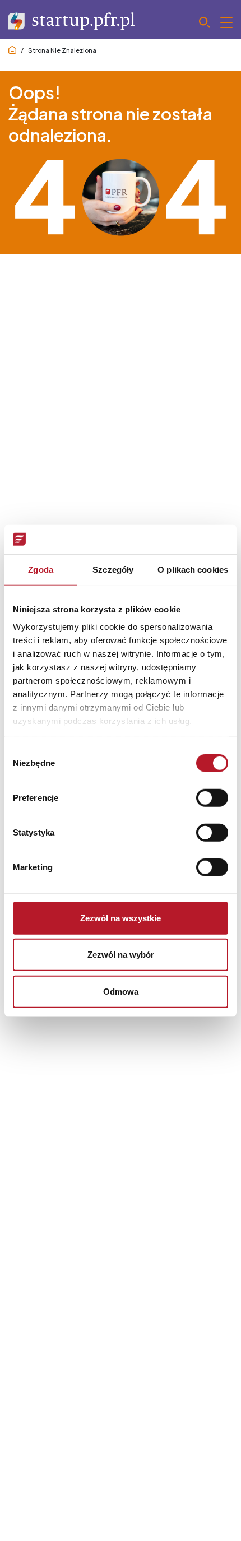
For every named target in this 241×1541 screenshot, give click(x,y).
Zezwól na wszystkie (120, 917)
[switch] (212, 797)
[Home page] (12, 50)
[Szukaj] (216, 22)
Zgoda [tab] (40, 569)
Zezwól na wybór (120, 954)
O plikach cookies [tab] (192, 569)
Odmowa (120, 991)
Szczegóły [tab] (112, 569)
